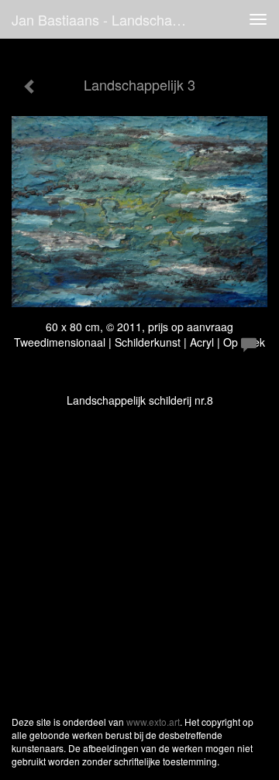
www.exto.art (153, 721)
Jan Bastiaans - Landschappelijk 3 (107, 19)
